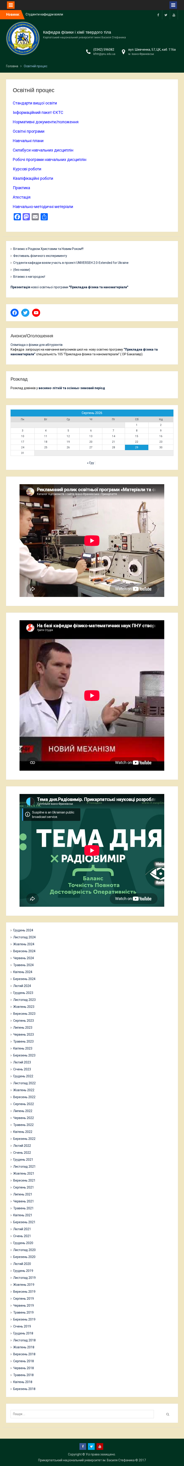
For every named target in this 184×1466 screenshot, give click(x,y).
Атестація (22, 197)
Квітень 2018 (22, 1382)
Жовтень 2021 (23, 1173)
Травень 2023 (23, 1041)
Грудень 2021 (23, 1159)
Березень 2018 (24, 1389)
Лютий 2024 (22, 986)
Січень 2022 (22, 1152)
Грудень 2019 (23, 1271)
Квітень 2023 (22, 1048)
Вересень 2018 (24, 1354)
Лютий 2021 (22, 1229)
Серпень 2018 (23, 1361)
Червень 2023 (23, 1034)
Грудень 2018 (23, 1333)
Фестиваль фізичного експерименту (40, 256)
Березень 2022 (24, 1139)
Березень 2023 (24, 1055)
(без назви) (21, 269)
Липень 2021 (22, 1194)
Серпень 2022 (23, 1104)
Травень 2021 (23, 1208)
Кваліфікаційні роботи (33, 178)
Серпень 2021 (23, 1187)
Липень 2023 (22, 1027)
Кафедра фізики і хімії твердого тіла (77, 32)
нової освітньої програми (69, 287)
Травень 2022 (23, 1125)
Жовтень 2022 (23, 1090)
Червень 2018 (23, 1368)
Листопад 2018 (24, 1340)
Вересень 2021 (24, 1180)
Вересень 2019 (24, 1291)
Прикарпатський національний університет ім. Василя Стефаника (86, 1460)
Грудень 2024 (23, 930)
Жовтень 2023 (23, 1006)
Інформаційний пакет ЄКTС (38, 112)
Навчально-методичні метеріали (43, 206)
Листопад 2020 (24, 1250)
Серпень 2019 (23, 1298)
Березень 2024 (24, 979)
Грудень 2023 (23, 993)
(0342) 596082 (103, 49)
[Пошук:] (83, 1414)
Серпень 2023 (23, 1020)
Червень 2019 (23, 1305)
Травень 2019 (23, 1312)
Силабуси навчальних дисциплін (43, 150)
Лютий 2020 (22, 1264)
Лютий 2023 (22, 1062)
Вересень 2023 (24, 1013)
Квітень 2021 (22, 1215)
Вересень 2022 (24, 1097)
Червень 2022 (23, 1118)
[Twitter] (166, 14)
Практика (21, 187)
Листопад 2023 (24, 1000)
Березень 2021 (24, 1222)
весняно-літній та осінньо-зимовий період (72, 388)
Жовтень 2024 (23, 944)
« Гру (90, 463)
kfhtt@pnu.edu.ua (104, 54)
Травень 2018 (23, 1375)
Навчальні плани (28, 140)
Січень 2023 (22, 1069)
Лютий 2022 (22, 1145)
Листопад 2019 (24, 1277)
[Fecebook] (158, 14)
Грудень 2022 (23, 1076)
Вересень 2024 (24, 951)
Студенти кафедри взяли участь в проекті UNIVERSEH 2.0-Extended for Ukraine (71, 263)
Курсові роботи (27, 169)
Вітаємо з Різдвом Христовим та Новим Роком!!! (48, 249)
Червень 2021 (23, 1201)
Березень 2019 (24, 1319)
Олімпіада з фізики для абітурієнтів (37, 345)
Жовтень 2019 (23, 1284)
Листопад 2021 (24, 1166)
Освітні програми (28, 131)
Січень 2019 (22, 1326)
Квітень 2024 (22, 972)
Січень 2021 (22, 1236)
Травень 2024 (23, 965)
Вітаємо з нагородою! (29, 276)
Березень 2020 (24, 1257)
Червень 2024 (23, 958)
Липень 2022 (22, 1111)
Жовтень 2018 (23, 1347)
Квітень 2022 (22, 1132)
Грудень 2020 (23, 1243)
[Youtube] (174, 14)
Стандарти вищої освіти (35, 103)
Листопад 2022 (24, 1083)
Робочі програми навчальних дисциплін (49, 159)
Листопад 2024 (24, 937)
